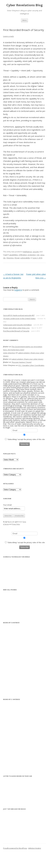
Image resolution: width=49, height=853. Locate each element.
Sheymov (10, 258)
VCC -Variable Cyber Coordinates (31, 365)
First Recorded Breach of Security (16, 331)
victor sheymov (9, 353)
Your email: (7, 505)
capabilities (13, 255)
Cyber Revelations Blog (24, 5)
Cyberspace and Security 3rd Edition (17, 325)
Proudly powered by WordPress (15, 848)
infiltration (23, 255)
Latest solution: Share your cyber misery (27, 359)
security (36, 251)
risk (38, 255)
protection (32, 255)
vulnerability (25, 258)
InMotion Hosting (34, 848)
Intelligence (27, 251)
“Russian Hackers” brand (21, 362)
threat (17, 258)
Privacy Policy (16, 524)
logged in (18, 290)
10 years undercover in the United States (19, 318)
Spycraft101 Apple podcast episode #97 (18, 315)
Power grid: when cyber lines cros (16, 328)
